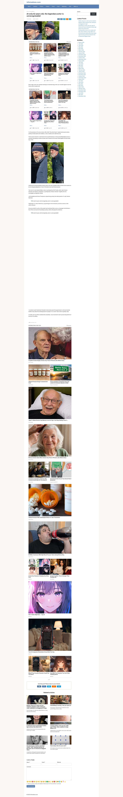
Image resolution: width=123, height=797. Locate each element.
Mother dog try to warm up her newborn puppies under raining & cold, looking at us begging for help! (37, 707)
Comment (29, 766)
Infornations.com (34, 2)
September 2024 (82, 77)
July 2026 (80, 44)
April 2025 (80, 67)
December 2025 (82, 54)
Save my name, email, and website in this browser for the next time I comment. (44, 783)
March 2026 (81, 50)
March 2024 (81, 87)
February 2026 (81, 51)
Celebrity (35, 6)
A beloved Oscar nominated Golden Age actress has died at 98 (36, 726)
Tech (70, 6)
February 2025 (81, 70)
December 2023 (82, 90)
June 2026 (80, 45)
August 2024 (81, 79)
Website (59, 762)
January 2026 (81, 53)
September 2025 (82, 59)
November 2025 (82, 56)
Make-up (76, 6)
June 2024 (80, 82)
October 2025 (81, 57)
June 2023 (80, 93)
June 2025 (80, 64)
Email (43, 762)
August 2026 (81, 42)
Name (28, 762)
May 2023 (80, 94)
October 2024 (81, 76)
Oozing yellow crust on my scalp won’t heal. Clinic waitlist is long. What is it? (59, 727)
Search (78, 11)
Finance (47, 6)
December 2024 (82, 73)
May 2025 (80, 65)
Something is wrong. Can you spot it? (60, 705)
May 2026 (80, 47)
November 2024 (82, 74)
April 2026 (80, 48)
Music (29, 6)
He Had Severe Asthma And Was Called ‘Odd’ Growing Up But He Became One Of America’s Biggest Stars (36, 748)
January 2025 (81, 71)
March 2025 (81, 68)
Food (58, 6)
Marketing (64, 6)
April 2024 (80, 85)
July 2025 (80, 62)
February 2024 (81, 88)
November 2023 (82, 91)
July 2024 (80, 80)
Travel (53, 6)
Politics (41, 6)
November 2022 (82, 96)
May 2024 (80, 83)
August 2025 (81, 60)
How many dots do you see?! (58, 746)
